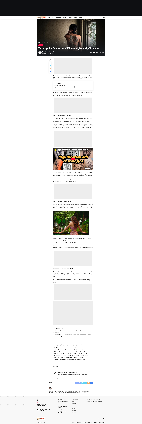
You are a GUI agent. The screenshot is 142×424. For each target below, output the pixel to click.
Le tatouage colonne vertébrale (80, 87)
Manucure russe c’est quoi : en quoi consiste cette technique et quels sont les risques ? (71, 355)
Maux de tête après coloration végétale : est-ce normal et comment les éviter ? (69, 347)
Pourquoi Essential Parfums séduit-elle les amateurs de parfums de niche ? (69, 338)
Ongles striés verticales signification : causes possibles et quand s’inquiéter (69, 349)
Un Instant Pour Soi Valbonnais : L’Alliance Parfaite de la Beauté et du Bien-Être (69, 359)
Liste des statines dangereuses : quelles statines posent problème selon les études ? (71, 342)
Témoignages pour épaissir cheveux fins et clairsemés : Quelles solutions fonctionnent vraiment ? (73, 334)
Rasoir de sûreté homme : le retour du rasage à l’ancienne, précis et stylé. (68, 357)
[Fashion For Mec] (41, 17)
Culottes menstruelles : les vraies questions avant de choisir (63, 406)
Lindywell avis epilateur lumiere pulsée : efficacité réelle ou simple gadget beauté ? (70, 353)
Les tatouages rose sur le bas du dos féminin (64, 87)
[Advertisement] (71, 8)
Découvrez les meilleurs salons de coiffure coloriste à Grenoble (66, 340)
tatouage (59, 366)
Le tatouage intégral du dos (60, 85)
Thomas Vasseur (45, 51)
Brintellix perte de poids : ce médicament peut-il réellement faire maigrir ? (68, 344)
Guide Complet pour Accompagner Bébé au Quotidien (62, 411)
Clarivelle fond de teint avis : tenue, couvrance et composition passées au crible (69, 351)
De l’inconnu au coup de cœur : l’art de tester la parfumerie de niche (67, 336)
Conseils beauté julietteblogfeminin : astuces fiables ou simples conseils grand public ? (71, 345)
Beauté (40, 45)
